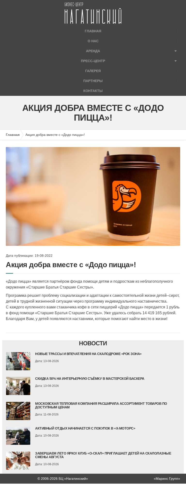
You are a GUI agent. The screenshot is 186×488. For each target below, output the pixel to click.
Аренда (93, 51)
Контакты (93, 91)
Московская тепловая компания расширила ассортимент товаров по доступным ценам (101, 405)
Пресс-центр (93, 61)
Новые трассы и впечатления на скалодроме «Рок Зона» (88, 354)
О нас (93, 41)
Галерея (93, 71)
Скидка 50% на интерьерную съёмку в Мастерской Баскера (89, 378)
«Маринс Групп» (167, 478)
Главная (93, 31)
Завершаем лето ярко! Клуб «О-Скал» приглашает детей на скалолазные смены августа (103, 455)
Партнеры (93, 81)
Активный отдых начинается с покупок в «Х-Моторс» (85, 428)
